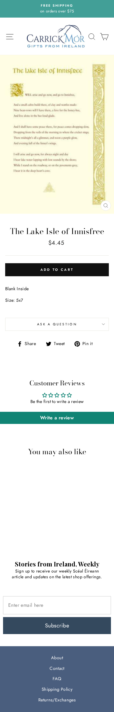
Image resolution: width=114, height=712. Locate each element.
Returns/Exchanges (57, 700)
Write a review (57, 417)
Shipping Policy (57, 689)
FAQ (57, 679)
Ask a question (57, 324)
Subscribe (57, 626)
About (57, 658)
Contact (57, 668)
